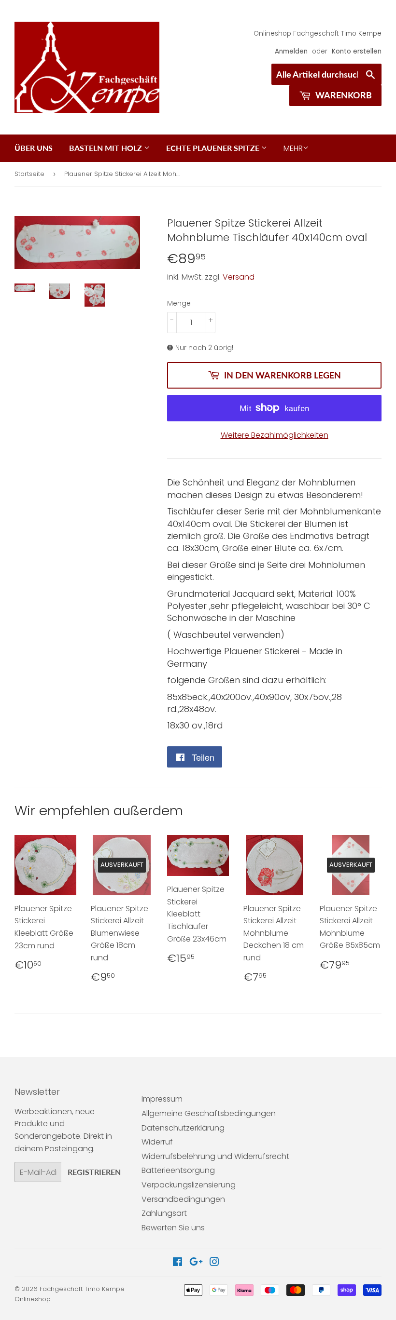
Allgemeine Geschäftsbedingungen (208, 1113)
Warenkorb (342, 95)
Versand (239, 277)
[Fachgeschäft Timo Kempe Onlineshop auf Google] (196, 1262)
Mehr (293, 148)
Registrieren (94, 1171)
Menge (179, 303)
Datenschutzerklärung (183, 1127)
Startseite (29, 173)
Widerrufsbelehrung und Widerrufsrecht (215, 1156)
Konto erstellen (357, 51)
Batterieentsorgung (178, 1170)
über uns (33, 147)
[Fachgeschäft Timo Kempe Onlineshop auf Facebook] (177, 1262)
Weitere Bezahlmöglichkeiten (274, 435)
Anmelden (291, 51)
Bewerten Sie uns (173, 1227)
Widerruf (157, 1141)
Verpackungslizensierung (188, 1184)
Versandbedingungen (183, 1199)
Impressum (162, 1098)
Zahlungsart (164, 1213)
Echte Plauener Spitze (213, 147)
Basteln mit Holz (106, 147)
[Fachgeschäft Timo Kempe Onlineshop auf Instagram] (214, 1262)
